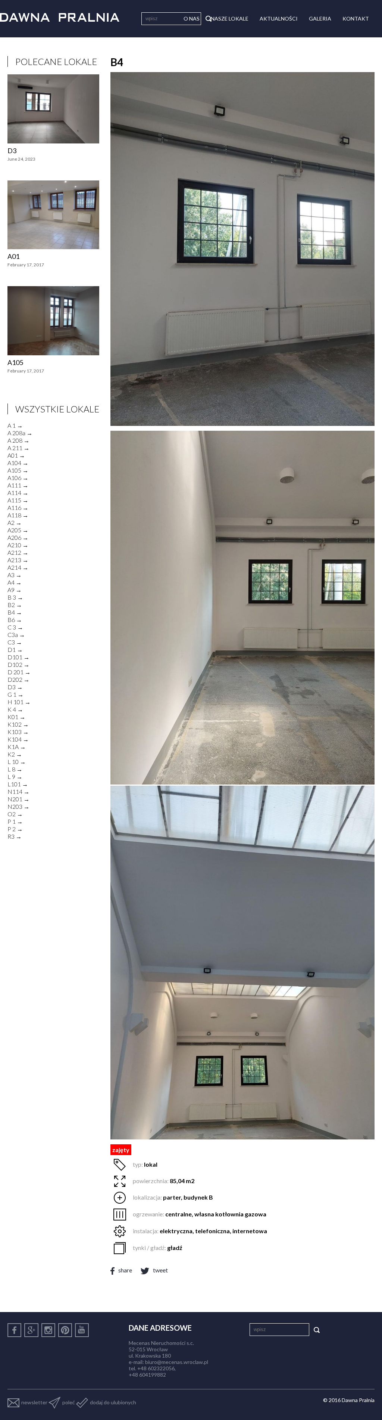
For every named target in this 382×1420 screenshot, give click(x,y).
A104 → (17, 462)
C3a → (16, 634)
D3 (11, 150)
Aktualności (279, 18)
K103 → (18, 731)
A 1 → (15, 425)
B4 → (14, 612)
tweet (160, 1270)
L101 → (17, 784)
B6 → (14, 619)
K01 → (16, 716)
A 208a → (19, 432)
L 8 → (14, 769)
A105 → (17, 470)
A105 (15, 362)
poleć (68, 1402)
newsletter (34, 1402)
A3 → (14, 574)
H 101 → (19, 701)
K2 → (14, 754)
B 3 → (15, 597)
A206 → (17, 537)
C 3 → (15, 627)
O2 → (15, 813)
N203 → (18, 806)
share (125, 1270)
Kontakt (355, 18)
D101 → (18, 656)
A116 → (17, 507)
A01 (13, 256)
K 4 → (15, 709)
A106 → (17, 477)
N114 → (18, 791)
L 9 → (14, 776)
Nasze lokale (229, 18)
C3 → (14, 642)
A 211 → (18, 447)
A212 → (17, 552)
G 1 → (15, 694)
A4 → (14, 582)
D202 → (18, 679)
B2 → (14, 604)
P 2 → (15, 828)
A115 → (17, 500)
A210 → (17, 544)
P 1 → (15, 821)
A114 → (17, 492)
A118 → (17, 515)
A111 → (17, 485)
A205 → (17, 529)
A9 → (14, 589)
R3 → (14, 836)
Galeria (320, 18)
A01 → (16, 455)
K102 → (18, 724)
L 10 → (16, 761)
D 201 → (19, 671)
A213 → (17, 559)
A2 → (14, 522)
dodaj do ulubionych (113, 1402)
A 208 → (18, 440)
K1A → (16, 746)
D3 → (15, 686)
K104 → (18, 739)
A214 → (17, 567)
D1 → (15, 649)
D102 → (18, 664)
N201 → (18, 798)
